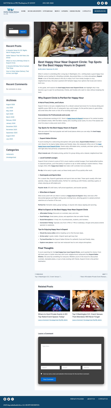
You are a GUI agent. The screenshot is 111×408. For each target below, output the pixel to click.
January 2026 (10, 123)
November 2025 (11, 129)
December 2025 (11, 126)
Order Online (75, 11)
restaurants (10, 154)
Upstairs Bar (47, 11)
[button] (23, 11)
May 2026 (9, 111)
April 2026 (9, 114)
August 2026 (10, 104)
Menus (57, 11)
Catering (64, 11)
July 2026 (9, 107)
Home (23, 11)
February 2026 (11, 120)
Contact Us (86, 11)
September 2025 (11, 133)
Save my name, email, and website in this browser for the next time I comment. (66, 374)
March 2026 (10, 117)
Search (11, 28)
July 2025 (9, 139)
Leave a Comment (43, 320)
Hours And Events (34, 11)
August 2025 (10, 136)
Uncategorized (11, 157)
